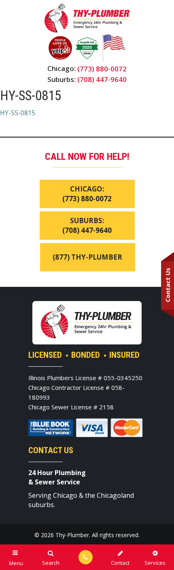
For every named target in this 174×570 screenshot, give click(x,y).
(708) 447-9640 (102, 79)
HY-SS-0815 (17, 112)
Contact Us (167, 285)
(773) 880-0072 (102, 68)
